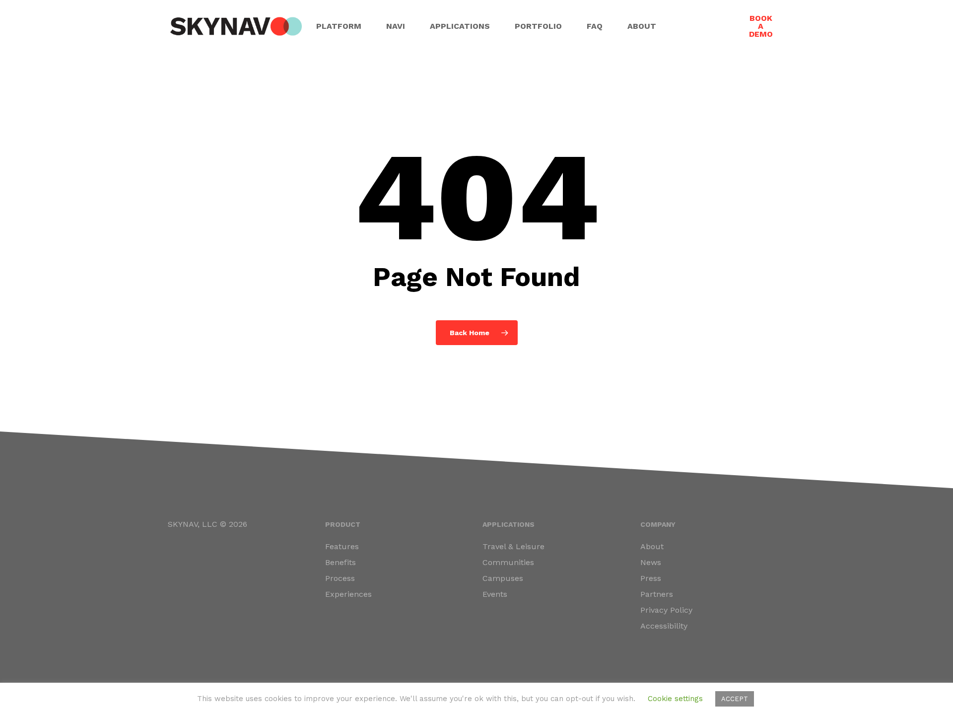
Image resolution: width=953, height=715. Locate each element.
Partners (656, 594)
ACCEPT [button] (734, 699)
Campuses (502, 578)
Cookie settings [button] (675, 698)
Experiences (348, 594)
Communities (508, 562)
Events (494, 594)
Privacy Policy (666, 610)
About (652, 546)
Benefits (340, 562)
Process (340, 578)
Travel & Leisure (513, 546)
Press (650, 578)
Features (342, 546)
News (650, 562)
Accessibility (663, 626)
